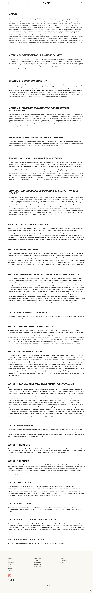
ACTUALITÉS (66, 2)
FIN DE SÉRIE (37, 2)
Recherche (10, 558)
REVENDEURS (60, 2)
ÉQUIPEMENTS (30, 2)
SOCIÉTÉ (54, 2)
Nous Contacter (10, 568)
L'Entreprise (62, 558)
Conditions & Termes (37, 558)
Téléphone (10, 570)
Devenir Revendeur (37, 566)
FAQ (8, 560)
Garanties (9, 564)
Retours (9, 566)
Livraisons (36, 560)
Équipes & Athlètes (63, 560)
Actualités (62, 562)
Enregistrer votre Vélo (12, 562)
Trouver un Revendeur (38, 564)
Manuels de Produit (37, 562)
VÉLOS (24, 2)
